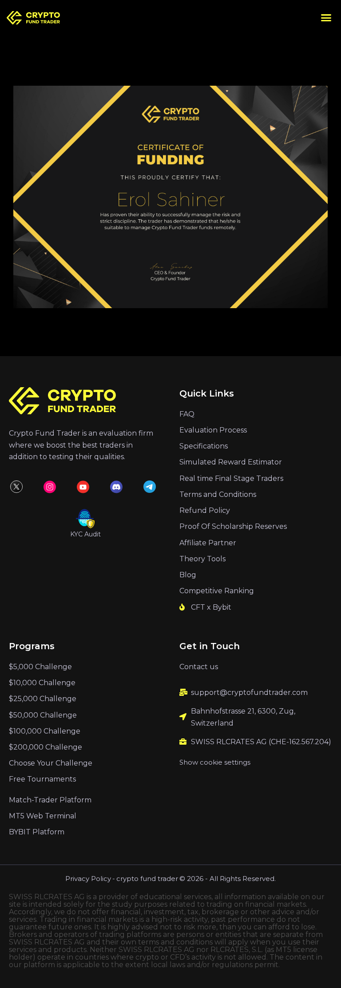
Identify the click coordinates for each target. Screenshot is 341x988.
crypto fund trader (147, 878)
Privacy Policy (88, 878)
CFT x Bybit (211, 607)
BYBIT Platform (36, 832)
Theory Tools (202, 559)
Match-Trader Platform (50, 800)
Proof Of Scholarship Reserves (233, 526)
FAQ (186, 414)
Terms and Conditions (217, 494)
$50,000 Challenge (43, 715)
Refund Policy (204, 510)
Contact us (198, 667)
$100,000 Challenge (44, 731)
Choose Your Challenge (50, 763)
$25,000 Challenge (42, 698)
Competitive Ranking (216, 591)
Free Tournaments (42, 779)
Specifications (203, 446)
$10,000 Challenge (42, 683)
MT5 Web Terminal (42, 816)
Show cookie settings (214, 762)
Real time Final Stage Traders (231, 478)
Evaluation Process (213, 430)
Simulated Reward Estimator (230, 462)
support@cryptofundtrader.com (249, 692)
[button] (326, 17)
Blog (187, 575)
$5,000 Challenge (40, 667)
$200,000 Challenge (45, 747)
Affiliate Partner (207, 543)
